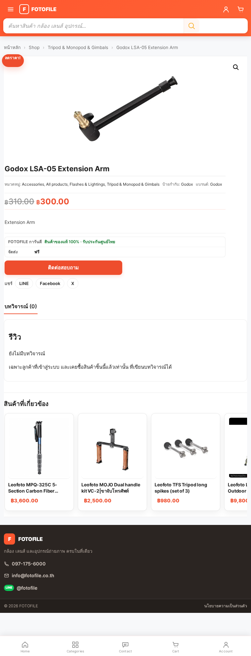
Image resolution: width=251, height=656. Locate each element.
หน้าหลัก (12, 47)
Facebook (50, 283)
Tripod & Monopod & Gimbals (78, 47)
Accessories (33, 184)
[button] (236, 67)
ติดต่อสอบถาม (63, 267)
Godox (187, 184)
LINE (24, 283)
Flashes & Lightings (87, 184)
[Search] (191, 25)
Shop (34, 47)
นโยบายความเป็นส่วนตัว (225, 605)
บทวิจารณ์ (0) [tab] (21, 306)
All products (57, 184)
